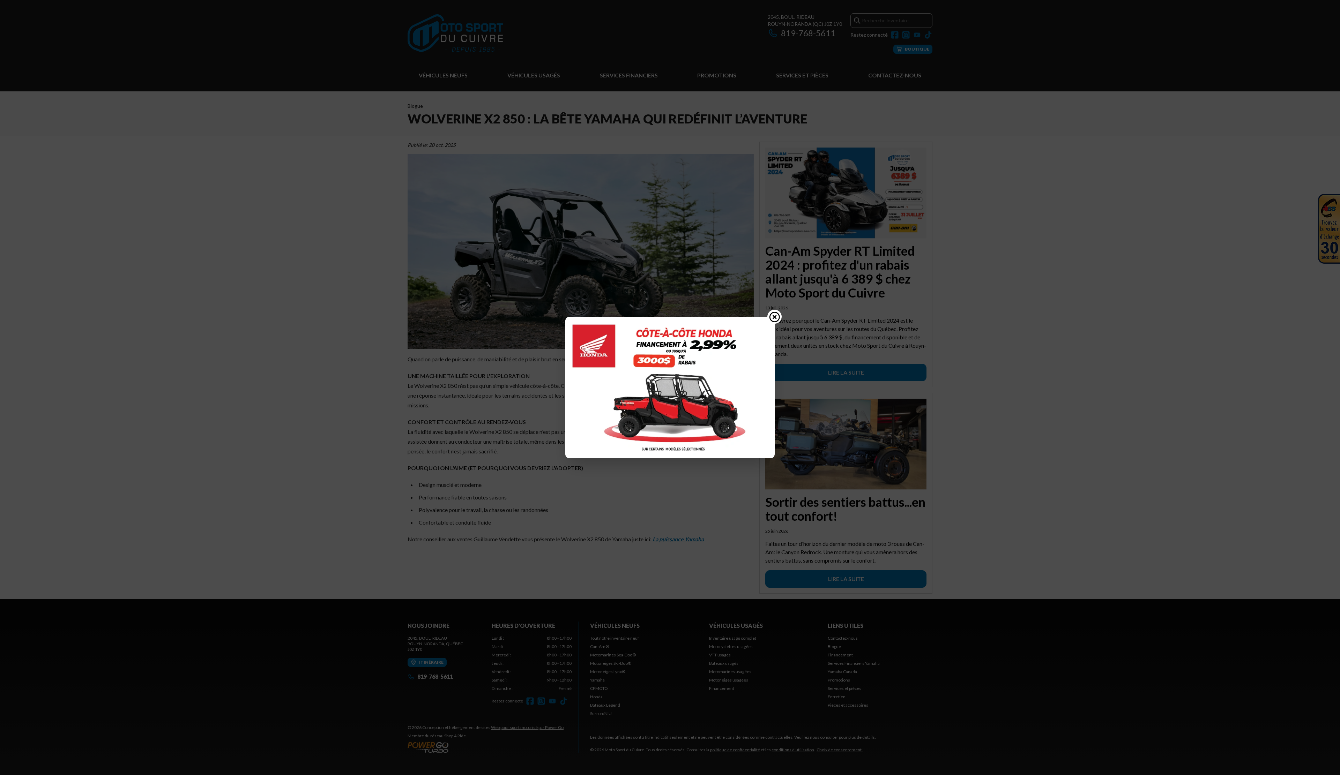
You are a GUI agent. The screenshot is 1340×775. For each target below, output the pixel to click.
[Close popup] (774, 317)
